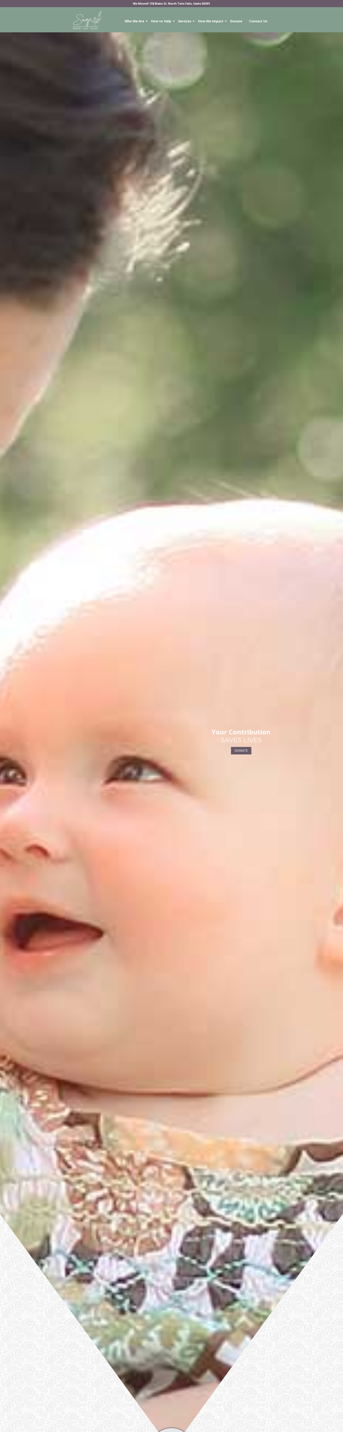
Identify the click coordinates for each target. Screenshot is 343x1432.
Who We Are (134, 21)
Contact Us (258, 21)
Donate (236, 21)
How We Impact (210, 21)
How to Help (161, 21)
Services (184, 21)
